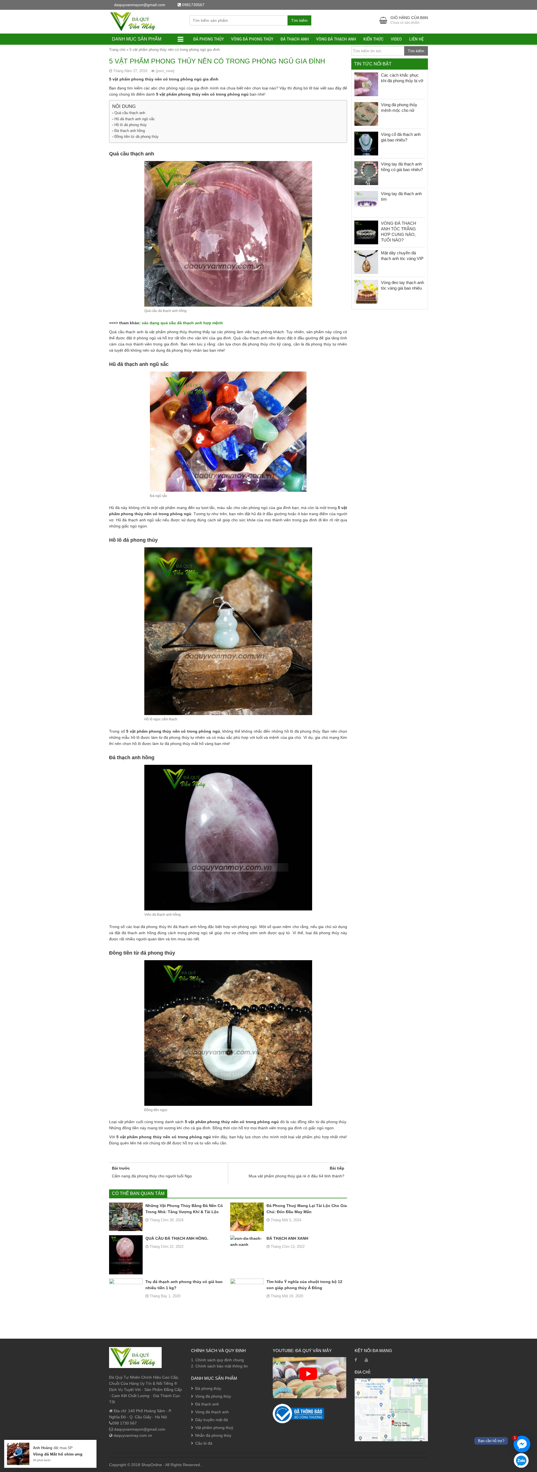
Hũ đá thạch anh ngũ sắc (134, 119)
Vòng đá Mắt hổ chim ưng (58, 1454)
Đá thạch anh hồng (129, 131)
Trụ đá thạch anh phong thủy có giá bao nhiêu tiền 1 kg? (184, 1284)
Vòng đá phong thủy (252, 39)
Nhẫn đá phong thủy (213, 1435)
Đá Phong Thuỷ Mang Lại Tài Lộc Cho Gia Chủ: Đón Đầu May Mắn (307, 1208)
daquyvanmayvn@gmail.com (139, 1429)
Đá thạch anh (295, 39)
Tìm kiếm (299, 20)
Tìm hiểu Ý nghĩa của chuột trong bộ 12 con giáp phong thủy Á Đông (304, 1284)
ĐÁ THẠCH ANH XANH (287, 1238)
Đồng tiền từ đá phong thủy (136, 136)
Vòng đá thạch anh (336, 39)
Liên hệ (416, 39)
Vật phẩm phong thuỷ (214, 1427)
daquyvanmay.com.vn (132, 1435)
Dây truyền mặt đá (211, 1419)
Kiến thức (373, 39)
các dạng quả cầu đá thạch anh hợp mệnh (182, 323)
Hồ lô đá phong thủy (130, 125)
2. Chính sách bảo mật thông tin (219, 1366)
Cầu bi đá (203, 1443)
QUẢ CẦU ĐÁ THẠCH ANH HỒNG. (176, 1238)
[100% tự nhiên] (135, 21)
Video (396, 39)
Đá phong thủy (208, 39)
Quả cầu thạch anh (129, 113)
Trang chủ (117, 50)
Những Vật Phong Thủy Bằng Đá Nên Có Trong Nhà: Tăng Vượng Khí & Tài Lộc (184, 1208)
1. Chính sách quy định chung (217, 1360)
